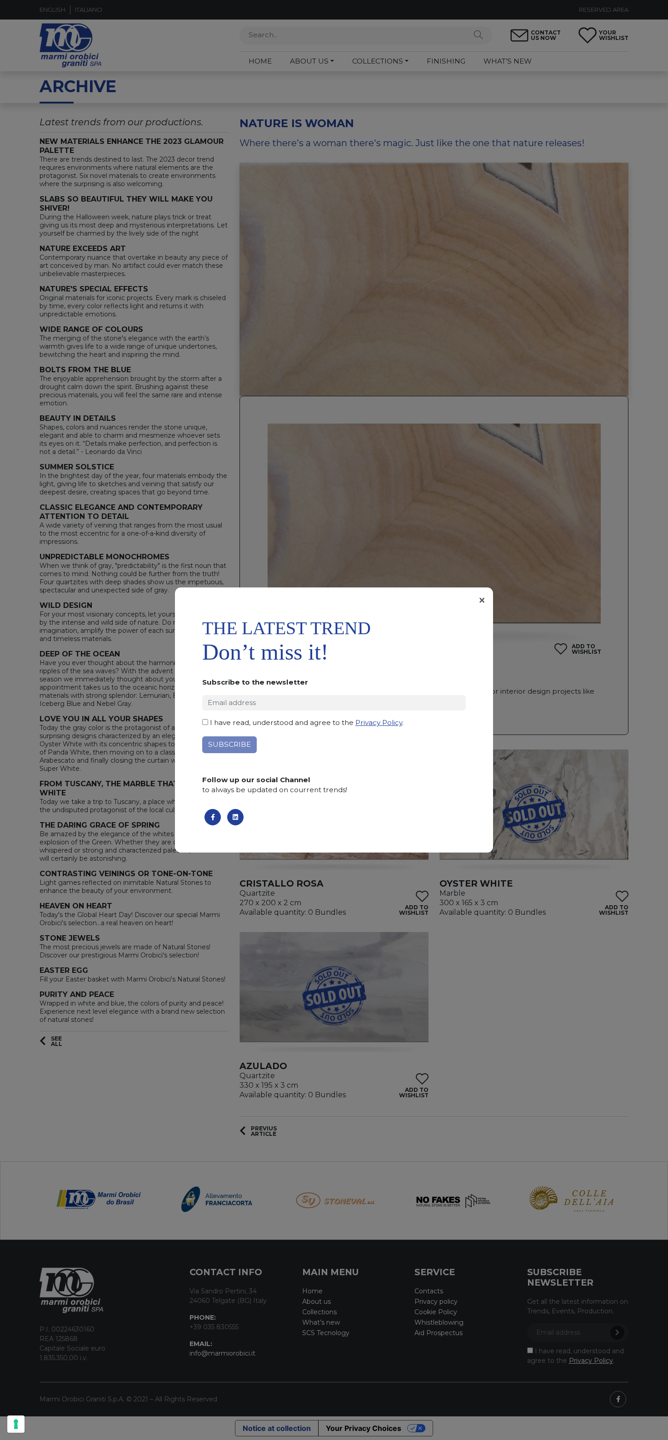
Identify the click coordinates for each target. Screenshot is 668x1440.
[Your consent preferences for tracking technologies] (16, 1424)
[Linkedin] (235, 817)
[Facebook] (212, 817)
